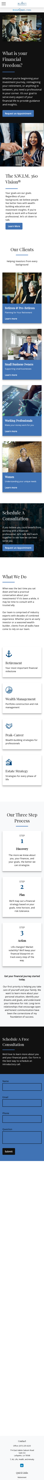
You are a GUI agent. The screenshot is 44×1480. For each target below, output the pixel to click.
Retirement (22, 1477)
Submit (9, 1151)
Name (5, 1081)
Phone (5, 1113)
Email (5, 1097)
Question (7, 1129)
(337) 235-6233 (25, 1446)
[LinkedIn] (21, 1465)
